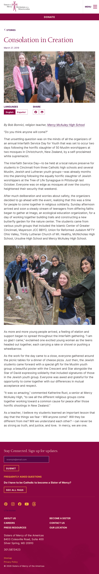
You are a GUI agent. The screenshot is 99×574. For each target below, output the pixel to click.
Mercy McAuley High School (66, 125)
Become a (60, 518)
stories (11, 30)
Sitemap (8, 558)
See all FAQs (15, 490)
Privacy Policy (11, 562)
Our (58, 527)
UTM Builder (10, 510)
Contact (57, 523)
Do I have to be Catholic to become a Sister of (38, 482)
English (10, 112)
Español (21, 112)
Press (15, 527)
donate (49, 17)
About (10, 518)
